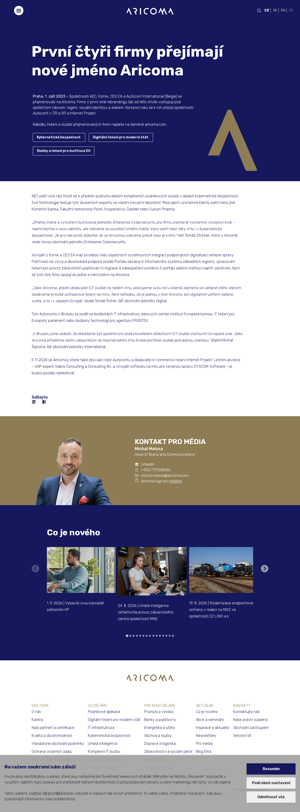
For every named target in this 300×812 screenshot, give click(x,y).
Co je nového (73, 532)
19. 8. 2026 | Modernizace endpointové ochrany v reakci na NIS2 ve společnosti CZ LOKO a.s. (221, 609)
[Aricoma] (150, 11)
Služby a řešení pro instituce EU (63, 151)
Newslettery (206, 735)
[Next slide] (264, 568)
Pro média (204, 743)
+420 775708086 (155, 470)
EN (283, 10)
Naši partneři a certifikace (53, 727)
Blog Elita (203, 751)
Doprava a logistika (160, 743)
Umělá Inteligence (102, 743)
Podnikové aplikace (104, 711)
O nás (36, 711)
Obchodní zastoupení (250, 727)
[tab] (127, 635)
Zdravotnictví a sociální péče (168, 751)
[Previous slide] (35, 568)
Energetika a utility (159, 727)
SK (275, 10)
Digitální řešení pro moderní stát (120, 137)
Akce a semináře (210, 719)
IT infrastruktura (101, 727)
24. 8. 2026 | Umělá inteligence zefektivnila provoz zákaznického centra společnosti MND (145, 612)
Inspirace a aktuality (212, 727)
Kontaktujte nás (246, 711)
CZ (266, 10)
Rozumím (271, 769)
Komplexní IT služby (104, 751)
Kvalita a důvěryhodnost (52, 735)
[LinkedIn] (34, 402)
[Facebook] (44, 402)
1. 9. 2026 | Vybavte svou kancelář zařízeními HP (75, 606)
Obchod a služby (158, 735)
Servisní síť (242, 735)
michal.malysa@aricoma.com (165, 475)
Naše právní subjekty (250, 719)
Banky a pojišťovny (160, 719)
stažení (176, 481)
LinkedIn (147, 464)
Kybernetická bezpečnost (59, 137)
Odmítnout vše (271, 797)
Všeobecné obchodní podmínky (58, 743)
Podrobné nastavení (271, 783)
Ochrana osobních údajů (52, 751)
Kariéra (37, 719)
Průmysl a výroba (158, 711)
